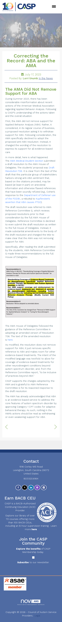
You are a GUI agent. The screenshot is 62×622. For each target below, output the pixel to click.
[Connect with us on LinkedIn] (31, 487)
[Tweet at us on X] (24, 487)
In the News (46, 78)
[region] (55, 427)
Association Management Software (31, 604)
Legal (37, 615)
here (10, 339)
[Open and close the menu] (47, 6)
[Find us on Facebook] (18, 487)
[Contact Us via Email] (44, 487)
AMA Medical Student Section (26, 160)
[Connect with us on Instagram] (37, 487)
